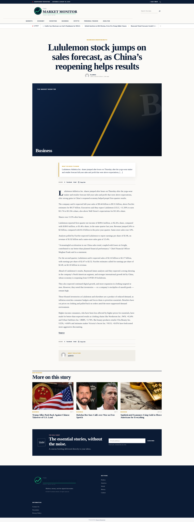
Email (74, 182)
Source (62, 333)
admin (94, 74)
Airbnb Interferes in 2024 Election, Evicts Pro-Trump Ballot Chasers (96, 26)
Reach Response (100, 520)
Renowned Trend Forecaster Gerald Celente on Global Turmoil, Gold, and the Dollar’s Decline (151, 26)
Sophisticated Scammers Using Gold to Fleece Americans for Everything (141, 416)
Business (90, 40)
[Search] (160, 11)
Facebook (69, 182)
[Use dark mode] (160, 2)
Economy (97, 40)
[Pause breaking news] (160, 26)
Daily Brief (154, 1)
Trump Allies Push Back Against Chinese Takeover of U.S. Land (50, 416)
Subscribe (150, 440)
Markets (104, 40)
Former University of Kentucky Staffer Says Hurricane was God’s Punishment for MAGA (43, 26)
